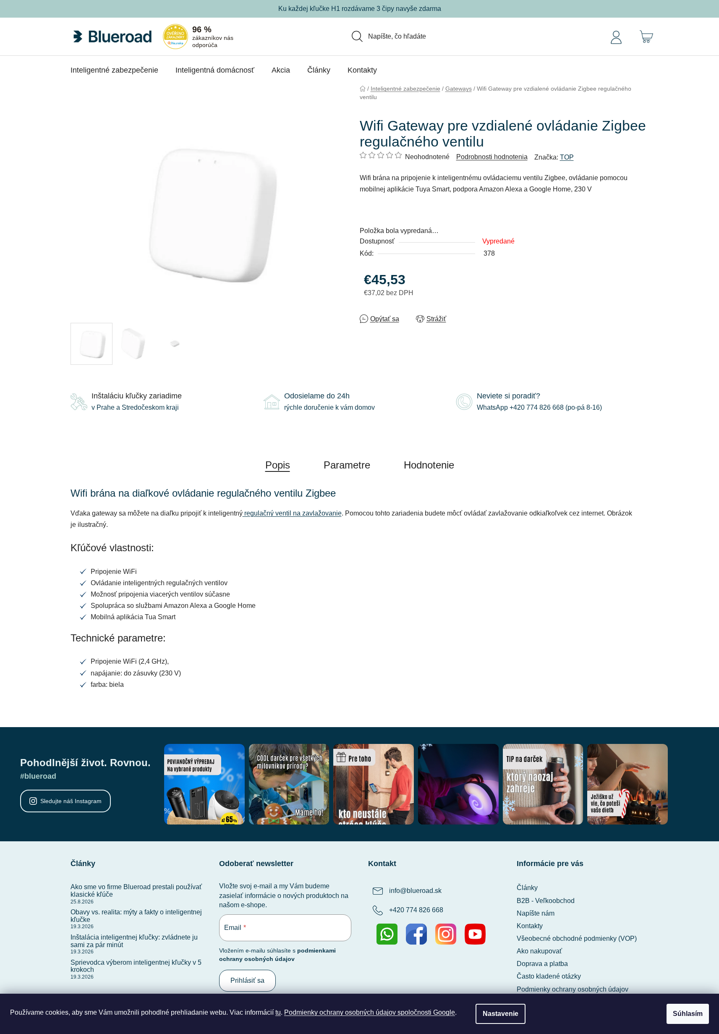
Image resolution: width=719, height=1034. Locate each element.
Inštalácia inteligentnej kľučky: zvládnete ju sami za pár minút (134, 941)
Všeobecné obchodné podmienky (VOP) (577, 938)
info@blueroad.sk (415, 891)
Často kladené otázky (549, 976)
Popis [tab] (277, 465)
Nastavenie (500, 1013)
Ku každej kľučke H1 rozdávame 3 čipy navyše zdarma (359, 8)
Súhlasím (688, 1013)
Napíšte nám (535, 913)
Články (527, 887)
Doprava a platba (542, 963)
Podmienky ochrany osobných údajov (572, 989)
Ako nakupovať (539, 951)
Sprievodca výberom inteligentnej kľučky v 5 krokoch (136, 966)
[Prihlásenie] (616, 36)
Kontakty (530, 925)
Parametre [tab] (347, 465)
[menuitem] (114, 70)
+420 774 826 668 (416, 910)
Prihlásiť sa (247, 980)
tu (278, 1012)
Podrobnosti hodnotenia (492, 156)
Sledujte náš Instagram (71, 801)
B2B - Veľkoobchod (546, 900)
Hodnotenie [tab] (429, 465)
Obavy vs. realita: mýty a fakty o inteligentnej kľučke (136, 915)
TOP (567, 157)
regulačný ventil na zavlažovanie (292, 513)
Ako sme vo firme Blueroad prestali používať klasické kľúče (136, 890)
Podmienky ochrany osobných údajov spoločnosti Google (369, 1012)
